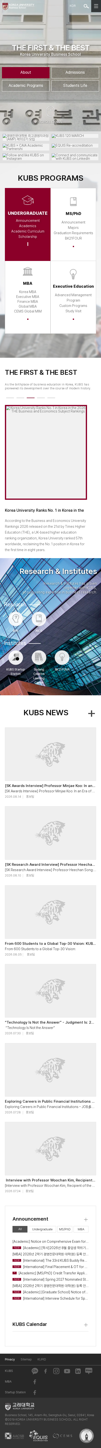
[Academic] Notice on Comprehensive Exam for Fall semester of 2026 (50, 1241)
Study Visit (73, 311)
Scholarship (27, 237)
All (20, 1229)
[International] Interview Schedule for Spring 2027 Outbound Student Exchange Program (51, 1298)
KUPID (42, 1359)
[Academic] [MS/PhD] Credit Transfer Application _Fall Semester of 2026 (51, 1273)
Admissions (75, 72)
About (25, 72)
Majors (73, 228)
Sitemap (26, 1359)
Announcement (28, 221)
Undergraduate (42, 1229)
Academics (27, 226)
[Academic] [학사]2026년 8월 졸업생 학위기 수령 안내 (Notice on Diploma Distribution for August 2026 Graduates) (51, 1248)
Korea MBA (27, 292)
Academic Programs (26, 85)
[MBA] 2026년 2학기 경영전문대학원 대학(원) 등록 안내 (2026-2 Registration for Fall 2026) (50, 1286)
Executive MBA (27, 297)
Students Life (75, 85)
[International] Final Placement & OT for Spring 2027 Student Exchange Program (51, 1267)
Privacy (10, 1359)
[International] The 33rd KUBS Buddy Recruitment (51, 1260)
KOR (73, 6)
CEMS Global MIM (28, 311)
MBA (81, 1229)
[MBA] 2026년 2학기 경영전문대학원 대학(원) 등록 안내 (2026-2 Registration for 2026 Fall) (50, 1254)
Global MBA (28, 306)
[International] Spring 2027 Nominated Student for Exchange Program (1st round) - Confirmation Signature (51, 1279)
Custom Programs (73, 306)
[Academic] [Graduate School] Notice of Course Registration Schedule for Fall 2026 (51, 1292)
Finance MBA (27, 302)
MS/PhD (65, 1229)
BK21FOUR (73, 238)
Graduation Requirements (73, 233)
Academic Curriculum (27, 231)
